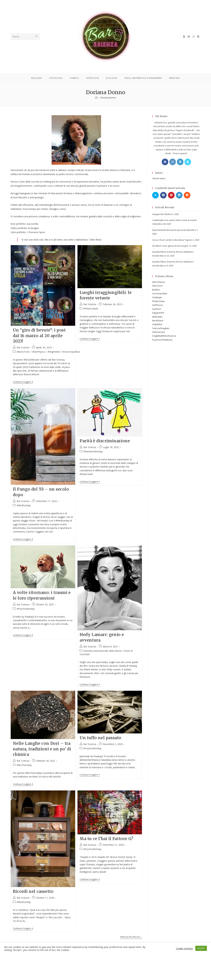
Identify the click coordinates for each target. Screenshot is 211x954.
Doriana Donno (108, 97)
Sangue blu (158, 214)
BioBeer (156, 289)
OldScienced (158, 332)
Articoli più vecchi (131, 937)
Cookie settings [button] (184, 948)
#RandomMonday (93, 451)
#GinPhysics (38, 351)
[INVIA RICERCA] (37, 36)
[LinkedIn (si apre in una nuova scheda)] (198, 36)
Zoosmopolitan (159, 293)
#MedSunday (24, 505)
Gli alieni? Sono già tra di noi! (166, 245)
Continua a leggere (23, 382)
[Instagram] (172, 162)
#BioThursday (24, 765)
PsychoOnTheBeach (162, 339)
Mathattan (157, 316)
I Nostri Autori (159, 178)
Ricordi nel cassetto (33, 891)
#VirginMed (54, 351)
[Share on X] (155, 195)
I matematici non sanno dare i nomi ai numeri (174, 220)
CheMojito (157, 297)
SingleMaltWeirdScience (164, 335)
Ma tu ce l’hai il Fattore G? (106, 838)
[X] (187, 162)
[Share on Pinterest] (171, 195)
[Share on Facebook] (163, 195)
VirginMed (157, 324)
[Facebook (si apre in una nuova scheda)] (188, 36)
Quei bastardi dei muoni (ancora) (168, 229)
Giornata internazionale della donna (102, 650)
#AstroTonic (23, 351)
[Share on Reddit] (187, 195)
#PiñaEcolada (90, 308)
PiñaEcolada (158, 301)
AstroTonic (157, 285)
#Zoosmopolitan (71, 351)
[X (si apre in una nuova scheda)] (184, 36)
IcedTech (156, 308)
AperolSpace (158, 281)
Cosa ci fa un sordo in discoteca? (168, 239)
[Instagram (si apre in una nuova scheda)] (193, 36)
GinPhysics (157, 304)
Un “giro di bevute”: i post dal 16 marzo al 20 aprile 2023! (39, 336)
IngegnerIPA (158, 312)
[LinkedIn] (180, 162)
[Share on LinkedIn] (179, 195)
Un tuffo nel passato (100, 737)
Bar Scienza (23, 347)
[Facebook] (165, 162)
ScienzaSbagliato (160, 328)
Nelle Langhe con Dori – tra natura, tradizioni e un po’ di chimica (42, 749)
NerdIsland (157, 320)
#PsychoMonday (26, 608)
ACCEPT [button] (201, 948)
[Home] (96, 97)
